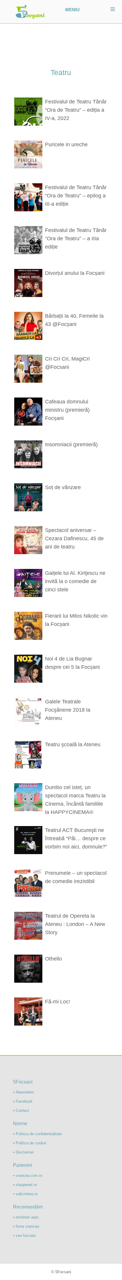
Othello (53, 959)
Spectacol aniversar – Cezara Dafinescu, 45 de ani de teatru (74, 538)
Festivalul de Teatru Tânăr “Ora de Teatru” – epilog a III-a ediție (76, 195)
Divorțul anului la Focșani (75, 273)
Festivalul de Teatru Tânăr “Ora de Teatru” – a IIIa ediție (76, 238)
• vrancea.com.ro (27, 1175)
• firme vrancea (26, 1226)
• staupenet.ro (25, 1184)
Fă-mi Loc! (57, 1002)
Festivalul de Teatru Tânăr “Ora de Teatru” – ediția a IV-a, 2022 (76, 110)
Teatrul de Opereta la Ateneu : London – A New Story (75, 924)
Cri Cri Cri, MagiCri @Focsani (67, 363)
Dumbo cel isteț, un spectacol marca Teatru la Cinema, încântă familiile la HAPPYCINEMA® (75, 799)
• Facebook (23, 1101)
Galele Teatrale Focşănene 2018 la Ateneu (67, 710)
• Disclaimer (23, 1152)
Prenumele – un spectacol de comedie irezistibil (76, 877)
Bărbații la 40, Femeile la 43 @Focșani (74, 320)
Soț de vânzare (63, 487)
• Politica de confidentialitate (37, 1134)
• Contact (21, 1110)
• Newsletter (23, 1092)
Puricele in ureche (66, 144)
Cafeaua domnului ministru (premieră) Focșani (67, 410)
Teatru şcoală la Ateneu (72, 744)
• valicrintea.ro (25, 1194)
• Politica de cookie (29, 1143)
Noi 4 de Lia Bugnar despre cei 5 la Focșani (72, 663)
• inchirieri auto (25, 1217)
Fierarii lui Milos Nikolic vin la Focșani (76, 620)
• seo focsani (24, 1235)
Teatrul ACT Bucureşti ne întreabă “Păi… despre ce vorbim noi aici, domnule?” (76, 838)
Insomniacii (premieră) (71, 444)
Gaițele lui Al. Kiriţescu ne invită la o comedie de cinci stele (75, 581)
